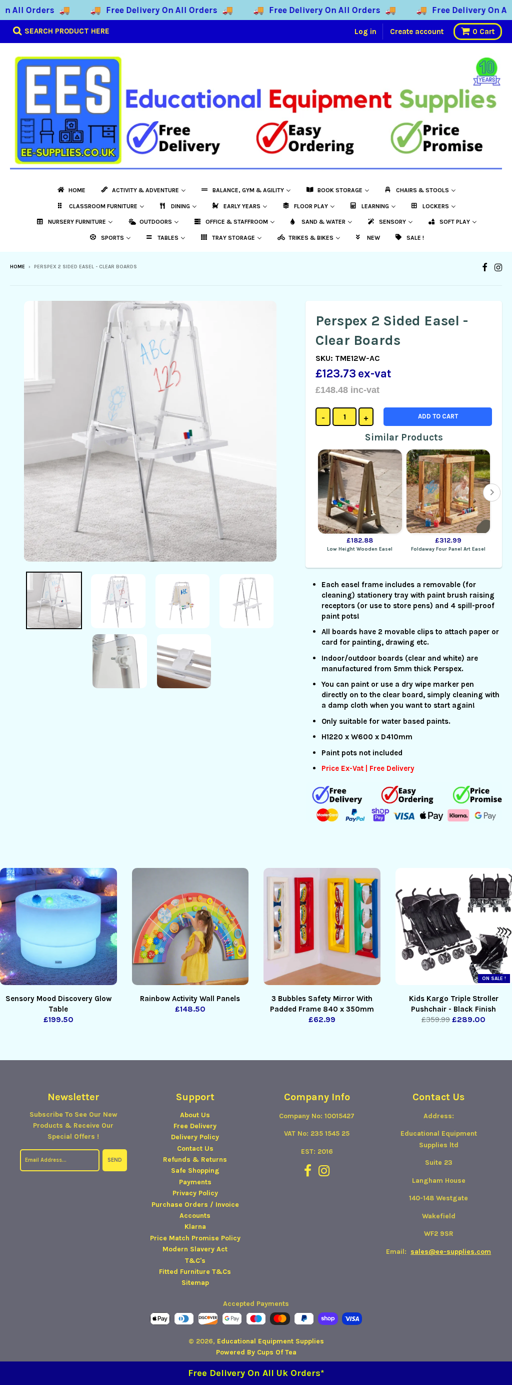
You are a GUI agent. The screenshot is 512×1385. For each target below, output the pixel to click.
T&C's (195, 1260)
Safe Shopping (195, 1170)
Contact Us (195, 1148)
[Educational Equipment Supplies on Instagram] (498, 267)
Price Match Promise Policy (195, 1238)
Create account (417, 31)
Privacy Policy (195, 1193)
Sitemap (195, 1282)
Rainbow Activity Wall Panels (190, 998)
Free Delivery (195, 1126)
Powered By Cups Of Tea (256, 1352)
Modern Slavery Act (195, 1249)
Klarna (195, 1226)
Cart (483, 31)
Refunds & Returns (195, 1159)
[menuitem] (70, 190)
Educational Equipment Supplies (270, 1341)
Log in (365, 31)
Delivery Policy (195, 1137)
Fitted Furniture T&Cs (195, 1271)
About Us (195, 1115)
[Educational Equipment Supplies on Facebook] (485, 267)
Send (115, 1160)
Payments (195, 1182)
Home (17, 267)
